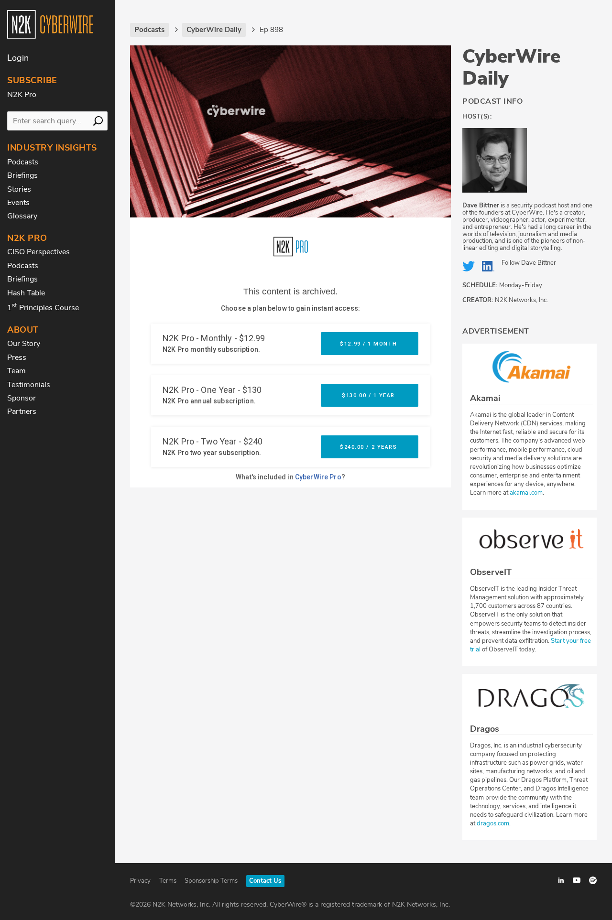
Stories (19, 189)
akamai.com (526, 492)
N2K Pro (21, 94)
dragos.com (493, 823)
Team (16, 371)
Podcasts (22, 162)
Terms (167, 881)
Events (18, 202)
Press (16, 357)
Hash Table (26, 293)
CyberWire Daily (511, 67)
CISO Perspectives (38, 252)
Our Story (23, 343)
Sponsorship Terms (211, 881)
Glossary (22, 216)
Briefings (22, 175)
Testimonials (28, 384)
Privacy (140, 881)
